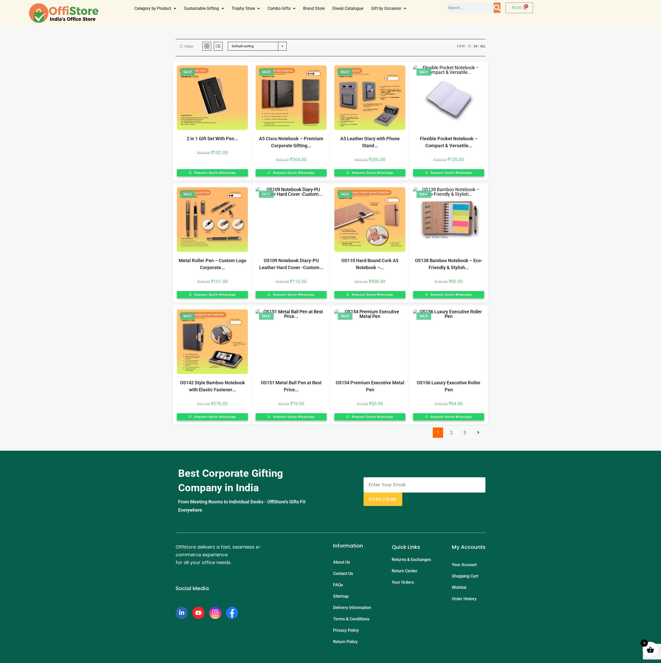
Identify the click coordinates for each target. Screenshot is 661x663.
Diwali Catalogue (347, 8)
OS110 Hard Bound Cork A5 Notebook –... (369, 264)
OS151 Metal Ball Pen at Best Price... (291, 386)
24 (475, 46)
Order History (464, 598)
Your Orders (403, 582)
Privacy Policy (346, 630)
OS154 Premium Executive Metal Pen (370, 386)
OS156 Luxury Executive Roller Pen (449, 386)
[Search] (497, 8)
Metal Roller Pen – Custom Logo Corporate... (212, 264)
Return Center (405, 570)
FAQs (338, 584)
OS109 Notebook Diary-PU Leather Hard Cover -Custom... (291, 264)
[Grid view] (206, 46)
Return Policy (345, 641)
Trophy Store (243, 8)
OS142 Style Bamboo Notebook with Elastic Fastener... (212, 386)
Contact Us (343, 573)
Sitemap (341, 596)
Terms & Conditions (351, 619)
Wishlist (459, 587)
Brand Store (314, 8)
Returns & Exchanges (411, 559)
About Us (341, 562)
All (482, 46)
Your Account (464, 564)
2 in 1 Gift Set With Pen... (212, 138)
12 (469, 46)
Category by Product (152, 8)
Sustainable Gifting (201, 8)
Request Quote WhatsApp (214, 173)
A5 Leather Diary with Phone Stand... (370, 142)
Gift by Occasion (386, 8)
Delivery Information (352, 607)
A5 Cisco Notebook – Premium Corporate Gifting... (291, 142)
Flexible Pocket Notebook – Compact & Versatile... (448, 142)
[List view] (218, 46)
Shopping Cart (465, 576)
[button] (155, 8)
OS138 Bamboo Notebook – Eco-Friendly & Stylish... (449, 264)
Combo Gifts (278, 8)
